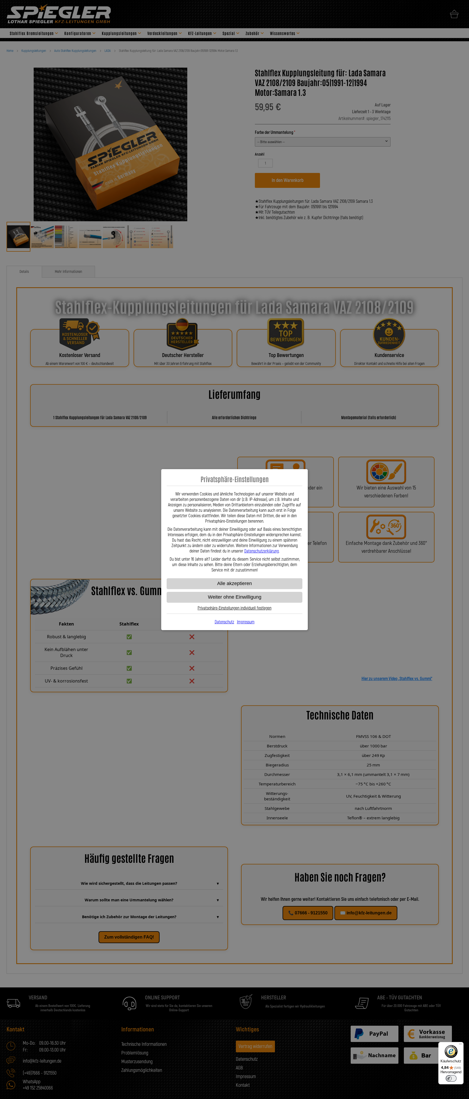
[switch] (451, 1078)
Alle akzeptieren (234, 583)
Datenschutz (224, 622)
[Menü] (460, 1045)
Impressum (246, 622)
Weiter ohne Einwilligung (234, 597)
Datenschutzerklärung (261, 551)
